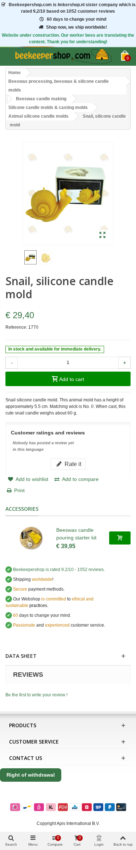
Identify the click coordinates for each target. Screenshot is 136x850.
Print (19, 490)
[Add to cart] (120, 538)
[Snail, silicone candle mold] (102, 235)
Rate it (72, 464)
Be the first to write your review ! (36, 694)
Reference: (16, 327)
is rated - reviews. (59, 569)
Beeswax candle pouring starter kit (76, 534)
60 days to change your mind (76, 19)
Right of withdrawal (31, 775)
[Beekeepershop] (63, 56)
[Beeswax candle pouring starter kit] (30, 537)
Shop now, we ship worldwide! (76, 27)
